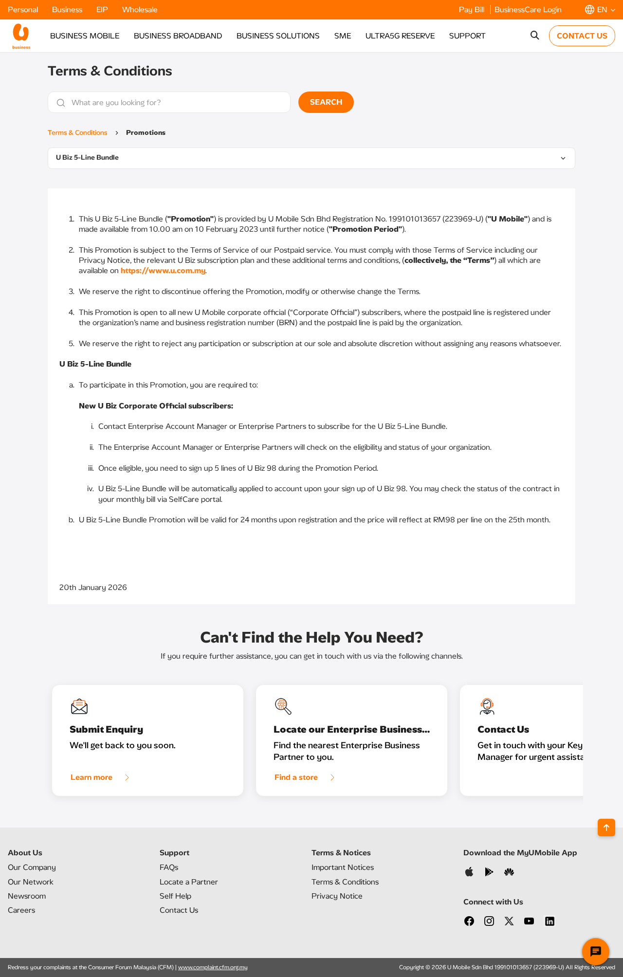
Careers (21, 910)
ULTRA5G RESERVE (400, 35)
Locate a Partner (189, 881)
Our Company (32, 867)
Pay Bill (472, 9)
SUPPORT (467, 35)
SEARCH (326, 102)
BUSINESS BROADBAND (178, 35)
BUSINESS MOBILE (84, 35)
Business (68, 9)
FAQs (169, 867)
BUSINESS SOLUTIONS (278, 35)
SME (342, 35)
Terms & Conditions (78, 133)
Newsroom (27, 896)
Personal (24, 9)
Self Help (175, 896)
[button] (600, 9)
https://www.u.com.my (163, 270)
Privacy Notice (337, 896)
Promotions (145, 133)
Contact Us (179, 910)
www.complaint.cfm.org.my (213, 967)
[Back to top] (606, 827)
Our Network (31, 881)
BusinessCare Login (528, 9)
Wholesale (140, 9)
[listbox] (311, 158)
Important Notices (343, 867)
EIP (103, 9)
